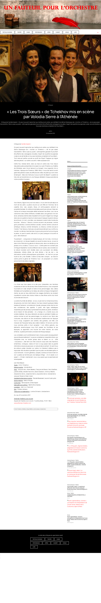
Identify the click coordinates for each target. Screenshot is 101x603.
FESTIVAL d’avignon (7, 32)
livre (75, 32)
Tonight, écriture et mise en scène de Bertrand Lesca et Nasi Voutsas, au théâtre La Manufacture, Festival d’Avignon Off (77, 296)
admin (50, 131)
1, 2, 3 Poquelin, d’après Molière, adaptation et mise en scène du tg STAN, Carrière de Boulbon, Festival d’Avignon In (76, 464)
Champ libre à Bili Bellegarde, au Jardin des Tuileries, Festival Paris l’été (77, 273)
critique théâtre (29, 409)
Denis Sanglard (70, 203)
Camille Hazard (25, 144)
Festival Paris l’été (75, 271)
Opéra (48, 32)
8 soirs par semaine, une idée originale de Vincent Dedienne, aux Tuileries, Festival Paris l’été (77, 416)
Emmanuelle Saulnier (71, 228)
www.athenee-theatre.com (22, 403)
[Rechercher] (98, 33)
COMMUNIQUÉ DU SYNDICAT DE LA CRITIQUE (76, 495)
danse (28, 32)
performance (38, 32)
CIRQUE (67, 32)
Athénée (24, 409)
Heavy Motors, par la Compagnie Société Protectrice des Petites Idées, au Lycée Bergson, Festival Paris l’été (77, 345)
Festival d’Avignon (71, 245)
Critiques (50, 105)
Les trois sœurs (36, 409)
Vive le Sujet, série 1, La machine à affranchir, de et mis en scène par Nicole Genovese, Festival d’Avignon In (77, 488)
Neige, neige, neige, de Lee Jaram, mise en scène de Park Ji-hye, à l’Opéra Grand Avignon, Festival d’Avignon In (77, 368)
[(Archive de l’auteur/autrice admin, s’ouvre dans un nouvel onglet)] (77, 159)
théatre (19, 32)
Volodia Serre (43, 409)
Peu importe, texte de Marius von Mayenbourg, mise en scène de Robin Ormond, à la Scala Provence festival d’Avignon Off (77, 439)
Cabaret (69, 271)
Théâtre (69, 194)
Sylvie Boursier (70, 254)
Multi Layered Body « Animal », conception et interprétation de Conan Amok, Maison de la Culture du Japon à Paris (77, 519)
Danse (68, 493)
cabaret (58, 32)
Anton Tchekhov (18, 409)
